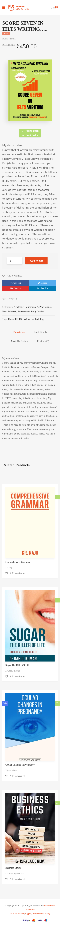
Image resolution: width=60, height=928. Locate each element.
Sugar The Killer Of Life (17, 665)
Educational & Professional (38, 307)
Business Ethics (13, 868)
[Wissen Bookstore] (18, 8)
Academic (19, 307)
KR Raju (9, 568)
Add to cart (36, 260)
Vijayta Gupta (11, 770)
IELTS (18, 319)
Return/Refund (38, 914)
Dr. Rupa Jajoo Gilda (14, 873)
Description (19, 332)
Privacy (47, 914)
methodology (38, 319)
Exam (11, 319)
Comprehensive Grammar (17, 562)
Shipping (28, 914)
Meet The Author (19, 341)
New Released (9, 311)
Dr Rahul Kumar (12, 671)
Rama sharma (9, 38)
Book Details (40, 332)
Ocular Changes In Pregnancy (20, 764)
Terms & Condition (17, 914)
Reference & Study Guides (31, 311)
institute (26, 319)
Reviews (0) (43, 341)
